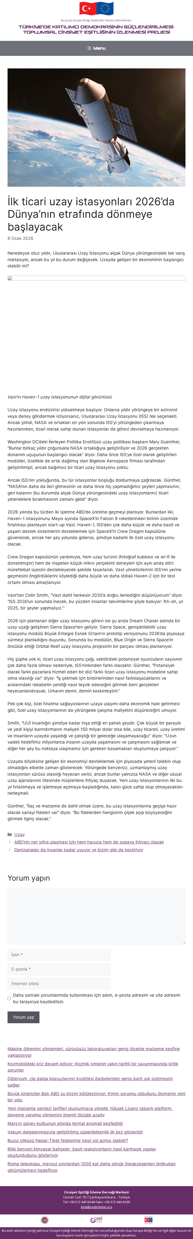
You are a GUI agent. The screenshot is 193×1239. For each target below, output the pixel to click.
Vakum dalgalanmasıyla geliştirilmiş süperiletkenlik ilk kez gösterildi (75, 1131)
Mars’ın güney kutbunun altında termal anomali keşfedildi (65, 1123)
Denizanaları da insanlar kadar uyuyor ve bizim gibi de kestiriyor (78, 849)
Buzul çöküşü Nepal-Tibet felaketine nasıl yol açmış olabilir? (68, 1140)
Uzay (19, 834)
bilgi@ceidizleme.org (96, 1207)
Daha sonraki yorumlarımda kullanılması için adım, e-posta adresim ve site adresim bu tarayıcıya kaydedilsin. (96, 998)
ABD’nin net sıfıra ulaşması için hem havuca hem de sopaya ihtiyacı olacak (89, 842)
